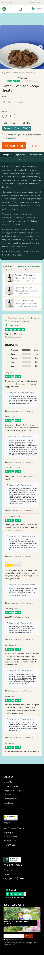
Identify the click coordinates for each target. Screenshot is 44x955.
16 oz (20, 101)
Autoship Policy (10, 836)
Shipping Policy (10, 832)
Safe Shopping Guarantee (15, 828)
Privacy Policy (9, 840)
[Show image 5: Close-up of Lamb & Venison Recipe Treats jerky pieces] (28, 66)
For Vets (7, 794)
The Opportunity (11, 798)
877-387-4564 (7, 2)
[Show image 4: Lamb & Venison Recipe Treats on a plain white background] (25, 66)
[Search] (20, 9)
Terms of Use (18, 940)
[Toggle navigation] (39, 9)
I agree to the (14, 940)
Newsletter (8, 802)
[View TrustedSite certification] (11, 817)
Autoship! (12, 137)
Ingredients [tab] (20, 154)
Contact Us (8, 870)
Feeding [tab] (22, 159)
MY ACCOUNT (35, 2)
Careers (7, 874)
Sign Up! (29, 936)
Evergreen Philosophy (13, 790)
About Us (8, 782)
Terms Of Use (9, 844)
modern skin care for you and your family (29, 267)
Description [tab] (7, 154)
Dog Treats (6, 72)
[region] (22, 47)
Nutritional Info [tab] (35, 154)
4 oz (8, 101)
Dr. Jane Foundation (12, 786)
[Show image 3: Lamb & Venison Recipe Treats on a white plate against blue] (22, 66)
